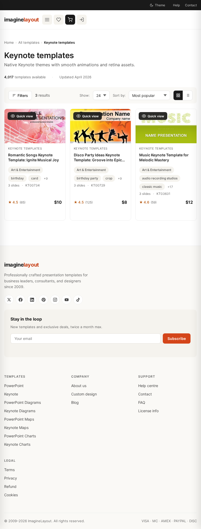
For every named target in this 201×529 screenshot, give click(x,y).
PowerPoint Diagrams (22, 402)
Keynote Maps (16, 427)
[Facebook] (20, 299)
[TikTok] (78, 299)
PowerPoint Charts (20, 436)
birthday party (87, 178)
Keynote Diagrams (19, 411)
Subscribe (177, 338)
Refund (10, 486)
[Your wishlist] (59, 20)
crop (108, 178)
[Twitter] (9, 299)
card (34, 178)
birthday (17, 178)
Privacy (10, 478)
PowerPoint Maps (19, 419)
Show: (85, 95)
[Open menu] (47, 20)
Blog (75, 402)
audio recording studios (159, 178)
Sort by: (119, 95)
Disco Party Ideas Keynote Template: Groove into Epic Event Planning (98, 158)
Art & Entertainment (25, 170)
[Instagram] (55, 299)
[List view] (187, 95)
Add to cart (35, 214)
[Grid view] (178, 95)
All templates (29, 42)
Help (176, 5)
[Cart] (70, 20)
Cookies (11, 495)
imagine (21, 19)
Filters (23, 95)
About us (78, 385)
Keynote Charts (17, 444)
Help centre (148, 385)
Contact (191, 5)
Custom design (84, 394)
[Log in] (82, 20)
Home (9, 42)
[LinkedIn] (32, 299)
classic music (152, 187)
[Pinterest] (43, 299)
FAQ (141, 402)
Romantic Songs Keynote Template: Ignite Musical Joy (33, 157)
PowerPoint (14, 385)
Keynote (11, 394)
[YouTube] (66, 299)
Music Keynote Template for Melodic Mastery (164, 157)
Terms (9, 469)
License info (148, 411)
